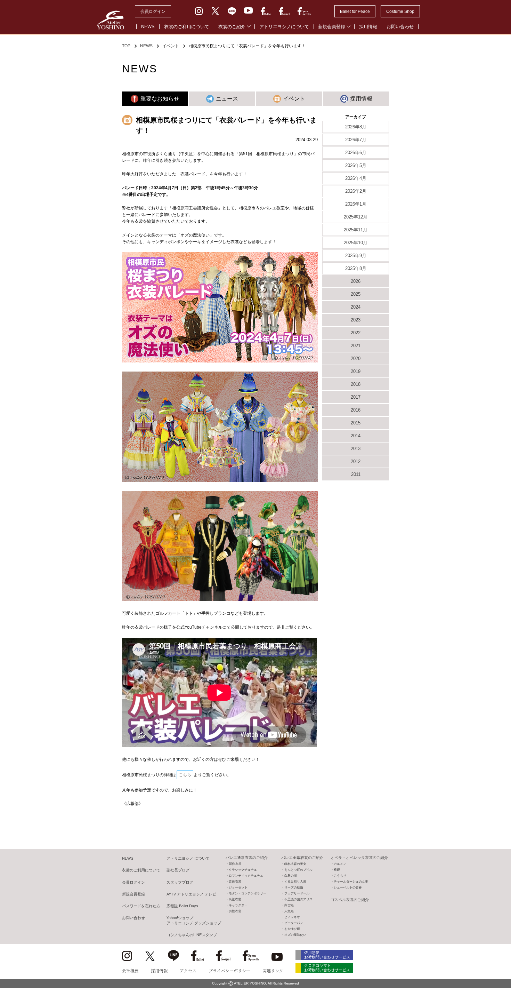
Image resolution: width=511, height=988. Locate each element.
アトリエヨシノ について (188, 858)
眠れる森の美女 (295, 864)
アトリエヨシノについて (284, 26)
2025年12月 (355, 217)
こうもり (340, 875)
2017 (355, 397)
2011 (355, 474)
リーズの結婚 (293, 887)
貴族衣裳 (235, 881)
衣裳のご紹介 (231, 26)
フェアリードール (296, 893)
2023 (355, 319)
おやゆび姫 (292, 929)
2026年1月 (355, 204)
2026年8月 (355, 126)
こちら (185, 774)
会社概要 (130, 970)
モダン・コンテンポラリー (247, 893)
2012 (355, 461)
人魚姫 (289, 911)
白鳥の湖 (290, 875)
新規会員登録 (331, 26)
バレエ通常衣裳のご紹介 (247, 857)
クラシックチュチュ (243, 869)
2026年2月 (355, 191)
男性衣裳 (235, 911)
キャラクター (238, 905)
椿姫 (337, 869)
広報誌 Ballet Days (182, 906)
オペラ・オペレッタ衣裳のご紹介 (359, 857)
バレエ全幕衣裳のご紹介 (302, 857)
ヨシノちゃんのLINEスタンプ (192, 935)
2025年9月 (355, 255)
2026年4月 (355, 178)
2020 (355, 358)
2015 (355, 422)
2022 (355, 332)
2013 (355, 448)
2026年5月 (355, 165)
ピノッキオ (292, 917)
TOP (126, 45)
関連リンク (272, 970)
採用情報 (368, 26)
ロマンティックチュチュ (246, 875)
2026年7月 (355, 139)
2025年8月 (355, 268)
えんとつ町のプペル (298, 869)
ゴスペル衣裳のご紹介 (350, 900)
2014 (355, 435)
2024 (355, 307)
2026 (355, 281)
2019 (355, 371)
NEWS (148, 26)
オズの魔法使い (295, 935)
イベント (170, 45)
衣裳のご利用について (186, 26)
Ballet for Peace (355, 11)
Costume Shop (400, 11)
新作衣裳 (235, 864)
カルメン (340, 864)
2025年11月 (355, 229)
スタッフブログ (180, 882)
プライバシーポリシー (229, 970)
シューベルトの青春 (348, 887)
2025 (355, 294)
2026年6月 (355, 152)
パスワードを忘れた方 (141, 906)
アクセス (188, 970)
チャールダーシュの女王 (351, 881)
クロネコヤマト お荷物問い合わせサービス (327, 967)
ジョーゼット (238, 887)
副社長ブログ (178, 870)
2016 (355, 410)
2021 (355, 345)
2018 (355, 384)
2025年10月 (355, 242)
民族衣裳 (235, 899)
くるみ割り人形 (295, 881)
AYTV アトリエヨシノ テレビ (191, 894)
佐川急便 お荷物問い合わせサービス (327, 954)
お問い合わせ (400, 26)
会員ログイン (152, 11)
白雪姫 (289, 905)
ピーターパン (293, 923)
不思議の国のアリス (298, 899)
